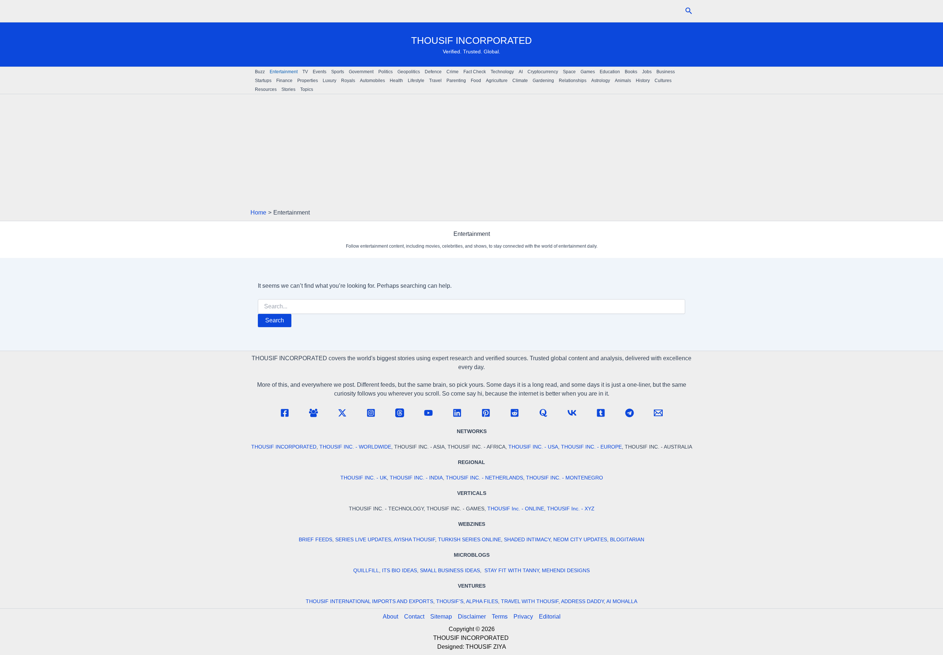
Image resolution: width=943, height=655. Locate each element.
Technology (502, 71)
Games (588, 71)
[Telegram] (629, 413)
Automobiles (372, 80)
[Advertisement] (471, 153)
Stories (288, 89)
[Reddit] (515, 413)
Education (610, 71)
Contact (414, 616)
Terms (500, 616)
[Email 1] (658, 413)
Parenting (456, 80)
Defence (433, 71)
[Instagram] (371, 413)
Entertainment (284, 71)
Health (396, 80)
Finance (284, 80)
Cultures (663, 80)
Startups (263, 80)
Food (476, 80)
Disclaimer (472, 616)
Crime (452, 71)
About (390, 616)
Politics (385, 71)
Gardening (543, 80)
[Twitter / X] (342, 413)
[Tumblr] (601, 413)
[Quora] (543, 413)
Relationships (572, 80)
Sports (337, 71)
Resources (266, 89)
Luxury (329, 80)
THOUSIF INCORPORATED (471, 40)
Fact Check (474, 71)
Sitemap (441, 616)
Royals (348, 80)
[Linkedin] (457, 413)
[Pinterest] (486, 413)
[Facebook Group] (313, 413)
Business (665, 71)
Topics (306, 89)
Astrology (600, 80)
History (643, 80)
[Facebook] (285, 413)
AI (521, 71)
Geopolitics (408, 71)
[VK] (572, 413)
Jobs (647, 71)
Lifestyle (416, 80)
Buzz (260, 71)
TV (305, 71)
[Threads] (400, 413)
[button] (689, 11)
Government (361, 71)
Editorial (550, 616)
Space (569, 71)
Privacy (523, 616)
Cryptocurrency (542, 71)
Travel (435, 80)
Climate (520, 80)
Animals (623, 80)
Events (319, 71)
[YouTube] (428, 413)
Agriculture (497, 80)
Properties (307, 80)
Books (631, 71)
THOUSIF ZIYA (486, 647)
